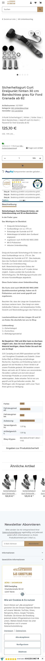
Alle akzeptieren (22, 637)
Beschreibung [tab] (9, 204)
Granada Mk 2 (25, 409)
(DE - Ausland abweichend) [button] (12, 147)
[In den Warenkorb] (4, 27)
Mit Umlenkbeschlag (19, 108)
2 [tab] (20, 75)
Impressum (8, 631)
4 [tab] (25, 75)
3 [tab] (22, 75)
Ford (22, 415)
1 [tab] (17, 75)
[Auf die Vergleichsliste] (31, 33)
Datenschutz (21, 631)
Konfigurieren (22, 644)
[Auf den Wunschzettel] (37, 33)
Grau (22, 403)
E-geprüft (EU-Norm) (27, 420)
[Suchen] (40, 9)
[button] (31, 2)
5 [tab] (27, 75)
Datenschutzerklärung (11, 532)
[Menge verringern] (5, 158)
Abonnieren (34, 543)
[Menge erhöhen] (40, 158)
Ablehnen (22, 652)
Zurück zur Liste (10, 19)
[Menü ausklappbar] (3, 1)
